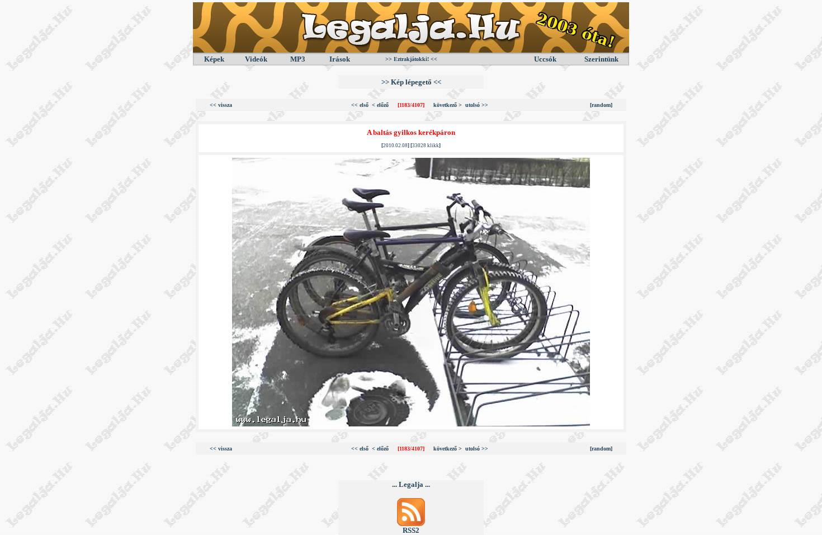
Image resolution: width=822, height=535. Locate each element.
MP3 (297, 59)
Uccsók (545, 59)
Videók (256, 59)
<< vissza (221, 105)
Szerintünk (601, 59)
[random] (601, 105)
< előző (380, 105)
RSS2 (411, 530)
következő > (447, 105)
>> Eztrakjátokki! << (411, 59)
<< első (360, 105)
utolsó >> (476, 105)
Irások (339, 59)
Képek (214, 59)
